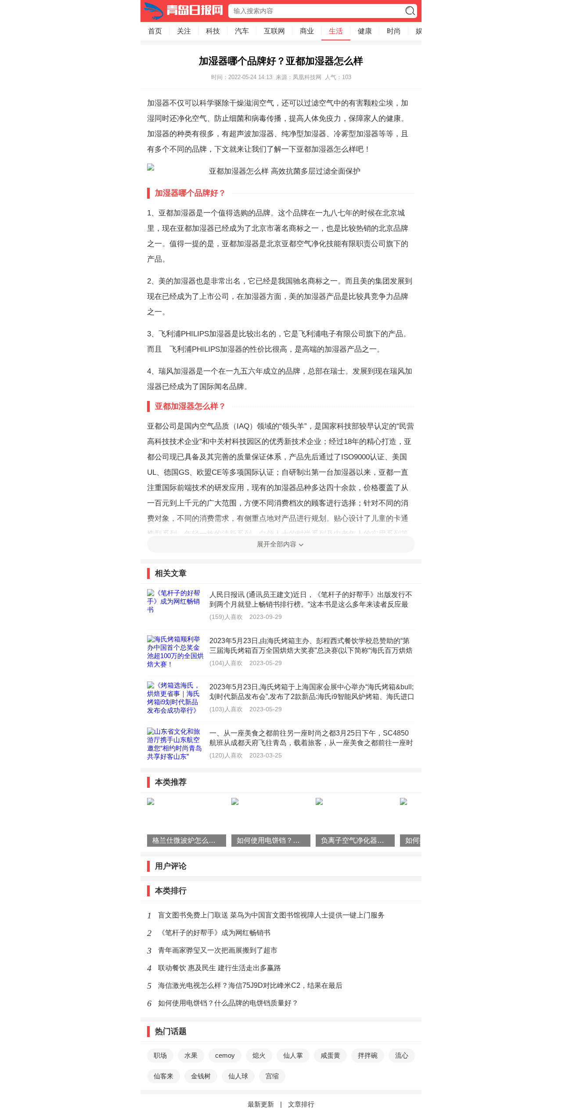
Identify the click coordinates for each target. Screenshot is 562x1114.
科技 (213, 31)
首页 (155, 31)
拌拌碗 (368, 1055)
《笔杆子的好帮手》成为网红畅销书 (214, 932)
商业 (307, 31)
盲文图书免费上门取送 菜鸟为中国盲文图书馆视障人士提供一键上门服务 (271, 915)
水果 (191, 1055)
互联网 (274, 31)
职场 (160, 1055)
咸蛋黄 (330, 1055)
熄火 (259, 1055)
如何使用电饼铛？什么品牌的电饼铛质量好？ (228, 1003)
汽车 (242, 31)
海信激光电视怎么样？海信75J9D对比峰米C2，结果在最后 (250, 985)
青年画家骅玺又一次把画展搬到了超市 (217, 950)
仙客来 (163, 1076)
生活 (336, 31)
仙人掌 (293, 1055)
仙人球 (238, 1076)
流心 (401, 1055)
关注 (184, 31)
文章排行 (301, 1104)
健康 (365, 31)
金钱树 (201, 1076)
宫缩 (272, 1076)
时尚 (394, 31)
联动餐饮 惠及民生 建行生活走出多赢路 (219, 968)
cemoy (225, 1055)
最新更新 (261, 1104)
